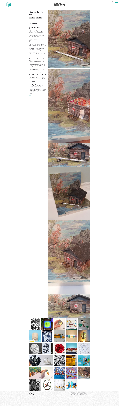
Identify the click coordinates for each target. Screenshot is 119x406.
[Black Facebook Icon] (3, 399)
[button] (116, 2)
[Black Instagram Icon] (3, 401)
